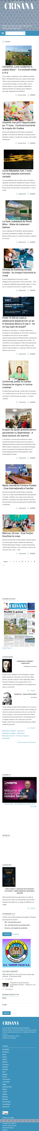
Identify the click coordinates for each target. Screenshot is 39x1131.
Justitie (4, 1092)
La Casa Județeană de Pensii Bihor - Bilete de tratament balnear (17, 224)
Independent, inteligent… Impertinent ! (13, 731)
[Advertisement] (16, 758)
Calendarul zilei (7, 1087)
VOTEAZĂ (7, 934)
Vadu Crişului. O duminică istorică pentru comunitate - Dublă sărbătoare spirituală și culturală (19, 891)
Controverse (7, 657)
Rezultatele (15, 934)
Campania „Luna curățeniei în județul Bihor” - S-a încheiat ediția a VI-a (19, 69)
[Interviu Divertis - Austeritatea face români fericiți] (19, 790)
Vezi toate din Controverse (27, 742)
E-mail (4, 1005)
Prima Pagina (6, 1102)
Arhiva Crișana (6, 648)
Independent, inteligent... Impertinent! (13, 733)
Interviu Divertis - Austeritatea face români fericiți (19, 804)
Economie (5, 1064)
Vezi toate (33, 806)
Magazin (5, 1074)
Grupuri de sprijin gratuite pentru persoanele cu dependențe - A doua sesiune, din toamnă (19, 432)
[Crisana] (19, 6)
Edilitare (4, 1094)
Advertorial (5, 1107)
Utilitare (4, 1089)
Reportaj (5, 1097)
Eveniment (5, 1052)
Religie (4, 1084)
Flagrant (4, 1062)
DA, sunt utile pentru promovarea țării (17, 925)
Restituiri (5, 1099)
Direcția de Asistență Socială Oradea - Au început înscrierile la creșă (19, 272)
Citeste (32, 95)
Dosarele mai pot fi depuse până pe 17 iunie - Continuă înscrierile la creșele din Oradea (18, 125)
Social (4, 1054)
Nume (4, 998)
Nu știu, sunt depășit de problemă (16, 928)
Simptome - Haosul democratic (25, 694)
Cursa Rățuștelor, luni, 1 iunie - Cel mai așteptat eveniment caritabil (17, 173)
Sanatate (5, 1067)
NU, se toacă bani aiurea (13, 922)
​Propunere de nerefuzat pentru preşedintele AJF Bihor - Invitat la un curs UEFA (22, 984)
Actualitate (5, 1049)
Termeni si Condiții (8, 1118)
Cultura (4, 1057)
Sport (4, 1072)
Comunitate (6, 865)
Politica (4, 1059)
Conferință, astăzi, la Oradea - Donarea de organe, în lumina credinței (17, 384)
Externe (4, 1077)
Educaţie (5, 1069)
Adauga (6, 1013)
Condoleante (6, 1104)
